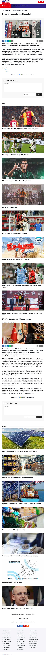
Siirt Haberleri (33, 647)
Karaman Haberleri (34, 639)
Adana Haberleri (33, 635)
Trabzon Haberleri (34, 643)
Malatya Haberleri (20, 649)
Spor (10, 10)
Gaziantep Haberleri (21, 637)
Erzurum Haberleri (34, 645)
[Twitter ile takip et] (21, 626)
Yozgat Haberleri (7, 639)
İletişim (21, 621)
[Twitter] (5, 41)
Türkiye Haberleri (7, 631)
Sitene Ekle (33, 621)
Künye (17, 621)
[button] (37, 41)
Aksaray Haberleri (7, 641)
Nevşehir (6, 71)
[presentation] (6, 6)
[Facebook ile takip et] (18, 626)
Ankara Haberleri (33, 631)
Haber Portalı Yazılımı (8, 654)
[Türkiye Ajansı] (6, 1)
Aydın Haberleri (20, 639)
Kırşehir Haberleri (7, 643)
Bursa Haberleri (33, 633)
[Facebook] (3, 41)
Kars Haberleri (7, 647)
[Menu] (39, 2)
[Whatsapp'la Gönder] (10, 41)
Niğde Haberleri (33, 641)
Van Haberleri (20, 647)
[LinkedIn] (8, 41)
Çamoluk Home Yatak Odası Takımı (19, 614)
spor (6, 69)
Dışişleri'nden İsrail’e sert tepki (24, 5)
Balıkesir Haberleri (21, 645)
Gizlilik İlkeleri (26, 621)
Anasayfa (6, 10)
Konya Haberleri (20, 633)
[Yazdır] (12, 41)
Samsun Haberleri (20, 643)
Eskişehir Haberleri (21, 635)
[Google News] (22, 75)
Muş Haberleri (6, 649)
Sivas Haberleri (33, 637)
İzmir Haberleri (7, 633)
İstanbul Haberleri (20, 631)
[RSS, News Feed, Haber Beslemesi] (27, 626)
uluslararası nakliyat (30, 614)
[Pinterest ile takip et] (24, 626)
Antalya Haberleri (7, 635)
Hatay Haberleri (7, 645)
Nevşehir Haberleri (21, 641)
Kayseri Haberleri (7, 637)
